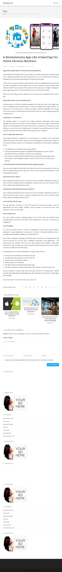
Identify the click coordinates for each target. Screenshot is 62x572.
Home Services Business (20, 279)
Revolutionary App (31, 279)
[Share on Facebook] (26, 287)
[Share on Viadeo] (53, 287)
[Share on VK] (41, 287)
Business (5, 421)
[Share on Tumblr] (49, 287)
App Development (21, 66)
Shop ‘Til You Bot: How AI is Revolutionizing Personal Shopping (50, 318)
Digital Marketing (7, 424)
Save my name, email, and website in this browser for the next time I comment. (29, 360)
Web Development (7, 436)
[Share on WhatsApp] (57, 287)
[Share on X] (22, 287)
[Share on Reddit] (45, 287)
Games (4, 427)
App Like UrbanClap (10, 279)
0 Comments (30, 66)
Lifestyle (5, 430)
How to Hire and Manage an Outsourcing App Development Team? (29, 334)
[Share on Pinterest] (30, 287)
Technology (6, 433)
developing (35, 94)
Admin (5, 66)
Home (4, 14)
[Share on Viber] (38, 287)
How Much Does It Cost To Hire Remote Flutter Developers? (31, 310)
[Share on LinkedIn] (34, 287)
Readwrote (8, 3)
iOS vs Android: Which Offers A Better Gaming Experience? (12, 314)
